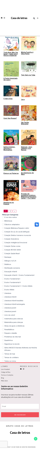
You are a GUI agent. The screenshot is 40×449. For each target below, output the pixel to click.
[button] (34, 18)
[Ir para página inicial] (19, 18)
